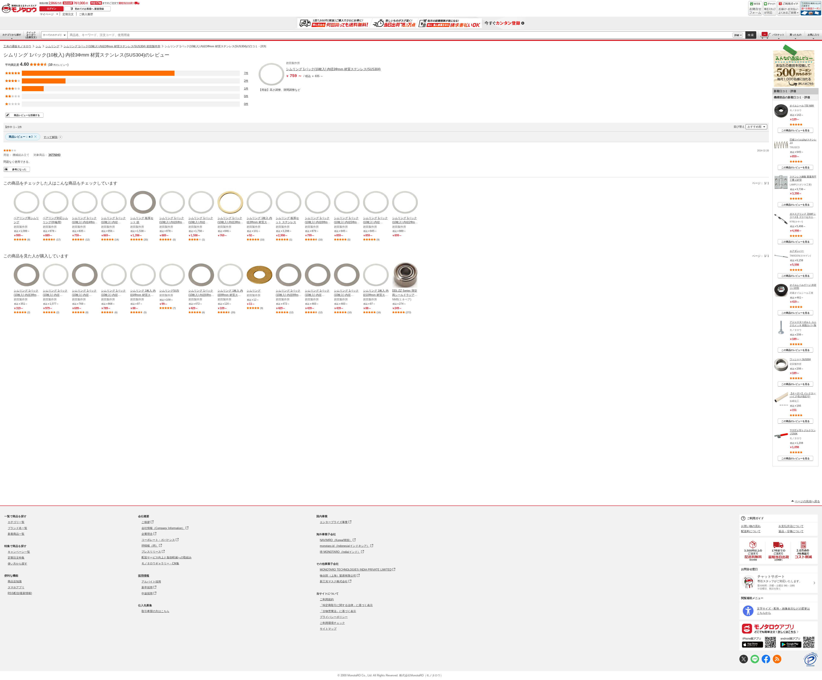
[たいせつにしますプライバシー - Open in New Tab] (810, 659)
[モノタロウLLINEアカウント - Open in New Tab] (755, 662)
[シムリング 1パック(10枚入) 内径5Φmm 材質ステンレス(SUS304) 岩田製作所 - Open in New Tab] (347, 202)
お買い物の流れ (751, 526)
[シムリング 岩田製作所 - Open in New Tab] (259, 275)
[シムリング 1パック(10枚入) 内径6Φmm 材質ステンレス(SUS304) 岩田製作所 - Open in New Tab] (172, 202)
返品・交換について (791, 531)
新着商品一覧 (16, 533)
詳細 (736, 35)
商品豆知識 (15, 581)
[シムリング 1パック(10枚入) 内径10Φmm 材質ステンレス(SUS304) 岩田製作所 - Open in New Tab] (114, 202)
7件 (246, 73)
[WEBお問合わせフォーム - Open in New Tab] (755, 8)
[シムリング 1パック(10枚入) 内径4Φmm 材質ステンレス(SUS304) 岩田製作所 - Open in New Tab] (85, 202)
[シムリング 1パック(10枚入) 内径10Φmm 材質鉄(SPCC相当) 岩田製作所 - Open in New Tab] (318, 275)
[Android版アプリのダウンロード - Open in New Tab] (798, 642)
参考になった (19, 169)
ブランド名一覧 (17, 528)
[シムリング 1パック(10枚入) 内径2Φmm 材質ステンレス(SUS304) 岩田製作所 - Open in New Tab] (405, 202)
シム (38, 46)
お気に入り (813, 34)
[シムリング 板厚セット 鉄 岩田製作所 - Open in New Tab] (143, 202)
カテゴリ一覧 (16, 522)
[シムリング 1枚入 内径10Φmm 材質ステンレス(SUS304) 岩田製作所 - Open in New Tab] (376, 275)
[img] (20, 8)
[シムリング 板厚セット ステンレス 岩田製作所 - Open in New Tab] (288, 202)
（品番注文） (31, 35)
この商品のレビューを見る (795, 130)
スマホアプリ (16, 587)
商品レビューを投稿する (27, 115)
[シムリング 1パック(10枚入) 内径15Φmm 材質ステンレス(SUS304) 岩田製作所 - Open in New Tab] (376, 202)
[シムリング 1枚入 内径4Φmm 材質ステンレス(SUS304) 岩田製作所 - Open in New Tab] (143, 275)
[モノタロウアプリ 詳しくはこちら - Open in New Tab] (778, 628)
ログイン (51, 8)
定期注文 (68, 14)
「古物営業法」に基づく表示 (338, 611)
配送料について (751, 531)
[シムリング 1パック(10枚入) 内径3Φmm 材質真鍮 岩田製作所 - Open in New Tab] (230, 202)
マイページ (47, 14)
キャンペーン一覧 (19, 551)
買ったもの (795, 34)
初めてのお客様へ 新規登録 (89, 8)
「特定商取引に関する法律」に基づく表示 (346, 605)
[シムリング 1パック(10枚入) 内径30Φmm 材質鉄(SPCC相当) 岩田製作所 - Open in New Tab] (85, 275)
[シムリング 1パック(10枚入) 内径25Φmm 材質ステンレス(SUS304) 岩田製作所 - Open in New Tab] (55, 275)
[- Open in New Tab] (753, 550)
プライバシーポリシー (334, 617)
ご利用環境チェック (332, 623)
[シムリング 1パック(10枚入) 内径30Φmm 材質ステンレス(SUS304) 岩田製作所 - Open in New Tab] (201, 202)
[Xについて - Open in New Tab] (743, 662)
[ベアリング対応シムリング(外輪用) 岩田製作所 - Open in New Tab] (55, 202)
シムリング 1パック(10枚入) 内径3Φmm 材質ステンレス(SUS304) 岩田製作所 (112, 46)
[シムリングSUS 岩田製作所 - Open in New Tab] (172, 275)
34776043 (54, 155)
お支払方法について (791, 526)
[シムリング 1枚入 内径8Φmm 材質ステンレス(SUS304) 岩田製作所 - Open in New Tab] (230, 275)
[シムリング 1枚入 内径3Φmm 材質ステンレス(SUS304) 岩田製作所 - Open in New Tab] (259, 202)
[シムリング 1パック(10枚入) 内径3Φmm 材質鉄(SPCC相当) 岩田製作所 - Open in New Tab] (26, 275)
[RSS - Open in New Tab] (777, 662)
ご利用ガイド (755, 518)
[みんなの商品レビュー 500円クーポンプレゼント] (793, 86)
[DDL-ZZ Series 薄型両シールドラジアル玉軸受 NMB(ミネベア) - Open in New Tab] (405, 275)
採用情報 (143, 575)
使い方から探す (17, 563)
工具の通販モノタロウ (17, 46)
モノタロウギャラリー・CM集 (160, 563)
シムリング (52, 46)
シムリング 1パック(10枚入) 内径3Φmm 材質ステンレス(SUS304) (333, 69)
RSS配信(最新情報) (20, 593)
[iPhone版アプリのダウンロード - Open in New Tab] (759, 642)
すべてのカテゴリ (52, 35)
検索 (751, 35)
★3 (21, 136)
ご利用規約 (327, 599)
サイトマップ (328, 628)
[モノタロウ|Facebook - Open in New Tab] (766, 662)
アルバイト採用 (151, 581)
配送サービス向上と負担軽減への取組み (166, 557)
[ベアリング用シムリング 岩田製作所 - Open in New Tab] (26, 202)
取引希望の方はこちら (155, 611)
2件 (246, 80)
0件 (246, 96)
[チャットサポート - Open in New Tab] (769, 8)
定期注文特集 (16, 557)
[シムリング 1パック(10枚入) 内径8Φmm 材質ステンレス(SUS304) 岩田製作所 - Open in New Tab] (318, 202)
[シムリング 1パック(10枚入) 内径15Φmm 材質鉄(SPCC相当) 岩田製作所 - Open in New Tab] (347, 275)
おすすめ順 (754, 126)
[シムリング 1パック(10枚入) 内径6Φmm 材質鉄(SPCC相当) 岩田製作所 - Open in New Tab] (201, 275)
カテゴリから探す (11, 34)
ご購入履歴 (86, 14)
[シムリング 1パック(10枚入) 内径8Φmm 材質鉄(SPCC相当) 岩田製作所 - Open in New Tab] (288, 275)
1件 (246, 88)
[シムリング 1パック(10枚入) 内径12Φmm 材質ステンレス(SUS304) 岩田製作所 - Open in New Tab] (114, 275)
